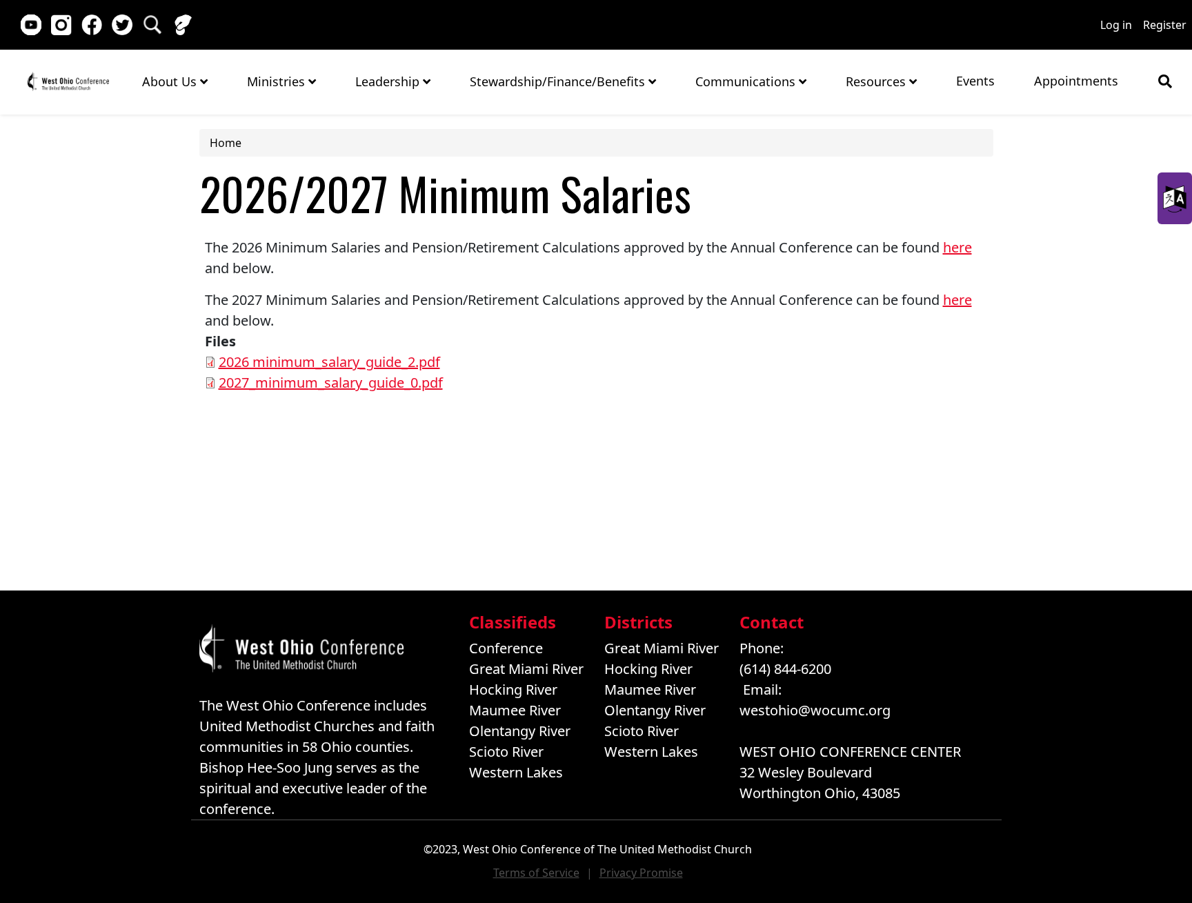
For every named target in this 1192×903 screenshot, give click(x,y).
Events (975, 80)
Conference (506, 648)
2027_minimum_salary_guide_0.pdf (331, 382)
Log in (1116, 24)
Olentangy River (519, 731)
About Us (171, 81)
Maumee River (515, 710)
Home (68, 81)
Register (1164, 24)
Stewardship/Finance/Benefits (559, 81)
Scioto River (506, 751)
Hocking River (513, 689)
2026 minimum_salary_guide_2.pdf (329, 362)
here (957, 247)
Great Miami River (526, 668)
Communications (747, 81)
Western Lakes (516, 772)
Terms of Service (536, 872)
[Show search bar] (1165, 81)
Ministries (277, 81)
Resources (877, 81)
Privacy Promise (641, 872)
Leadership (389, 81)
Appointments (1076, 80)
